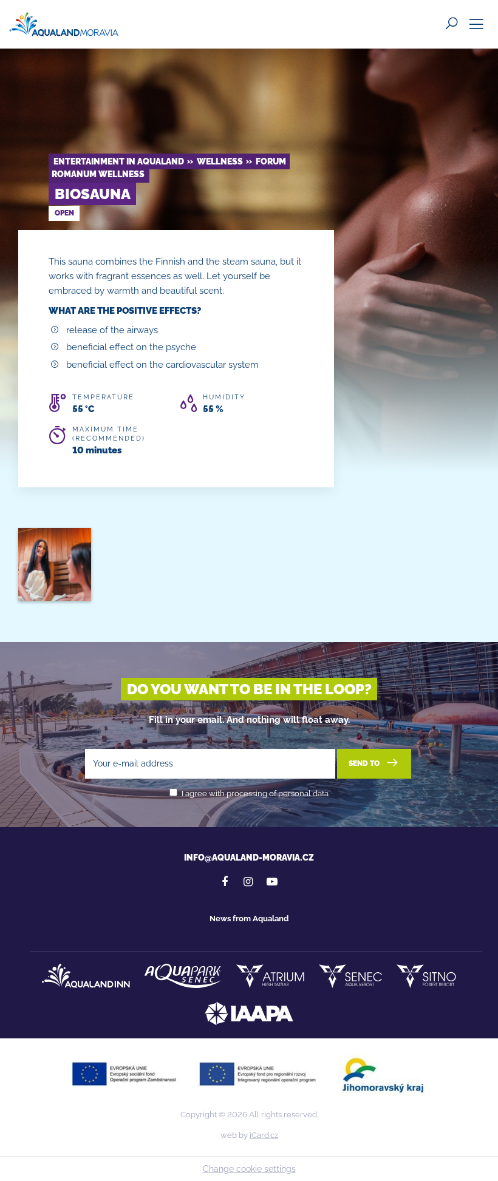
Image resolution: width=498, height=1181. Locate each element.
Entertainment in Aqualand (118, 161)
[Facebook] (225, 882)
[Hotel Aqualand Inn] (86, 976)
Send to (365, 763)
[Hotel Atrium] (270, 976)
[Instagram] (248, 882)
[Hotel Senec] (350, 976)
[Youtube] (272, 882)
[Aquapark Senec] (183, 976)
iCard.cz (264, 1135)
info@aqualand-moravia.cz (249, 857)
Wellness (220, 161)
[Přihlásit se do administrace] (486, 1169)
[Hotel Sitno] (426, 976)
